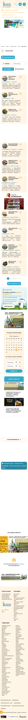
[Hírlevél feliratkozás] (1, 712)
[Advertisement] (14, 132)
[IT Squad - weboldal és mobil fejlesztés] (23, 717)
